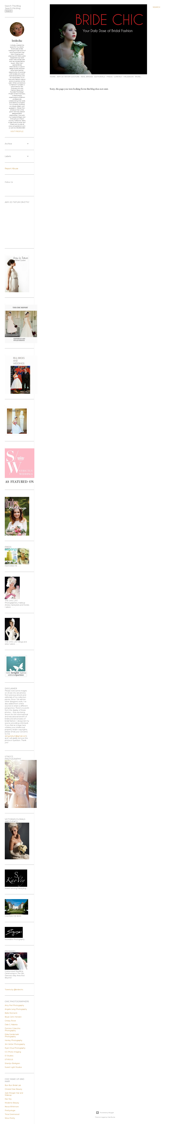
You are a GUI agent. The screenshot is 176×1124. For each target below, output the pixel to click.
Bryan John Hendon (13, 1017)
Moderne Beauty (12, 1103)
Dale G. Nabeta (11, 1024)
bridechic (17, 40)
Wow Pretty (10, 1118)
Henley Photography (13, 1040)
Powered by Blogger (107, 1112)
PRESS (110, 77)
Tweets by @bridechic (14, 989)
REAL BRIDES (87, 77)
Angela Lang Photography (16, 1009)
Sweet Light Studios (13, 1067)
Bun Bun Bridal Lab (13, 1085)
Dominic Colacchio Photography (12, 1029)
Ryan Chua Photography (15, 1048)
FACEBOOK (129, 77)
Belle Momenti (11, 1013)
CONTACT (118, 77)
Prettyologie (10, 1110)
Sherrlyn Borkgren (12, 1063)
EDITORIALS (99, 77)
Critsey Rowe (10, 1021)
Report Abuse (11, 168)
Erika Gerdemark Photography (12, 1035)
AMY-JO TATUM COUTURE (68, 77)
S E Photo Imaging (13, 1052)
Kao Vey (8, 1099)
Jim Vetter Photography (15, 1044)
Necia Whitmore (12, 1107)
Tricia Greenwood (12, 1114)
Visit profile (17, 131)
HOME (53, 77)
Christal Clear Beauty (13, 1089)
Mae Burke (111, 1117)
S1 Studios (9, 1056)
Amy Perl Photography (14, 1005)
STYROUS (9, 1059)
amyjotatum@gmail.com (15, 736)
